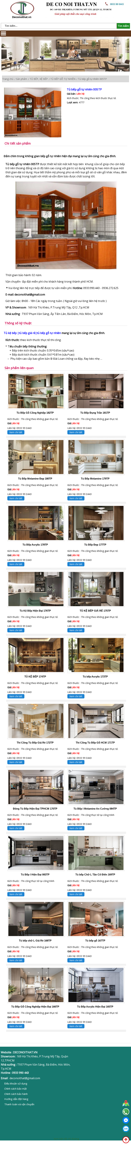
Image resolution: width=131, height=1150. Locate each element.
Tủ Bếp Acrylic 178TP (35, 544)
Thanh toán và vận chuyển (19, 1104)
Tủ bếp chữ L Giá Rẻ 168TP (35, 940)
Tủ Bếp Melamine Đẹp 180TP (35, 478)
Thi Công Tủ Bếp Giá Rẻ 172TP (35, 742)
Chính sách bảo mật (15, 1088)
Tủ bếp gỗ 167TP (95, 940)
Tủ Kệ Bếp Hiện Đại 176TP (35, 610)
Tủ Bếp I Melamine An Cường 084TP (95, 808)
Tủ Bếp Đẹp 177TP (95, 544)
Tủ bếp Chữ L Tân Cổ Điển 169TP (95, 874)
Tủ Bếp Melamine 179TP (95, 478)
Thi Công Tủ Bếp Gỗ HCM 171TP (95, 742)
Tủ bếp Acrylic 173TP (95, 676)
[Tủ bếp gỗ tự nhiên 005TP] (35, 113)
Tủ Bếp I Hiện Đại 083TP (35, 874)
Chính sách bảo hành (16, 1094)
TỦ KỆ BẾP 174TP (35, 676)
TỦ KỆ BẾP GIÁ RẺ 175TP (95, 610)
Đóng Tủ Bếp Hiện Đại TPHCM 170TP (35, 808)
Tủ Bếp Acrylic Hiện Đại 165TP (95, 1006)
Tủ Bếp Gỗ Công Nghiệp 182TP (35, 412)
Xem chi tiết (15, 432)
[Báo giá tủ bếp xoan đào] (66, 268)
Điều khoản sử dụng (15, 1083)
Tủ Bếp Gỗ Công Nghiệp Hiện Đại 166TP (35, 1006)
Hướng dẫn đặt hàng (16, 1099)
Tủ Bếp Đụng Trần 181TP (95, 412)
